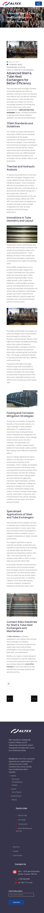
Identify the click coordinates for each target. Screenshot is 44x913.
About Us (16, 847)
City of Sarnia (16, 792)
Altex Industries (14, 636)
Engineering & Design (16, 67)
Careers (15, 851)
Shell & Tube (22, 815)
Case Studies (17, 855)
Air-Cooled (21, 820)
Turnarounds (22, 824)
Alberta (13, 776)
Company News (15, 65)
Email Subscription (16, 891)
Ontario (13, 789)
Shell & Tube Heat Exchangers (20, 70)
